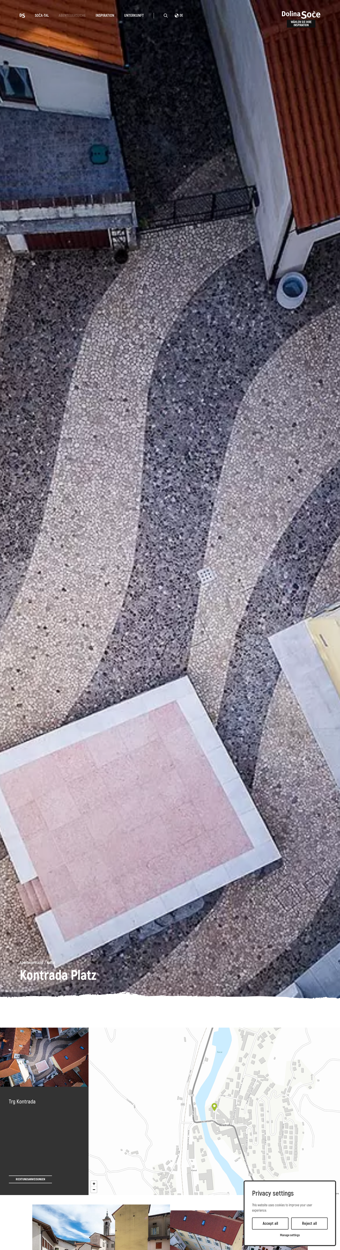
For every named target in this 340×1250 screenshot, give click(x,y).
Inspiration (105, 15)
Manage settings (290, 1235)
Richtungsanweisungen (30, 1179)
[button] (214, 1107)
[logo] (22, 15)
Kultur (51, 963)
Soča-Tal (42, 15)
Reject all (309, 1223)
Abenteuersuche (72, 15)
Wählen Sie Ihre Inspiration (301, 23)
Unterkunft (134, 15)
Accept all (270, 1223)
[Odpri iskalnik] (166, 16)
